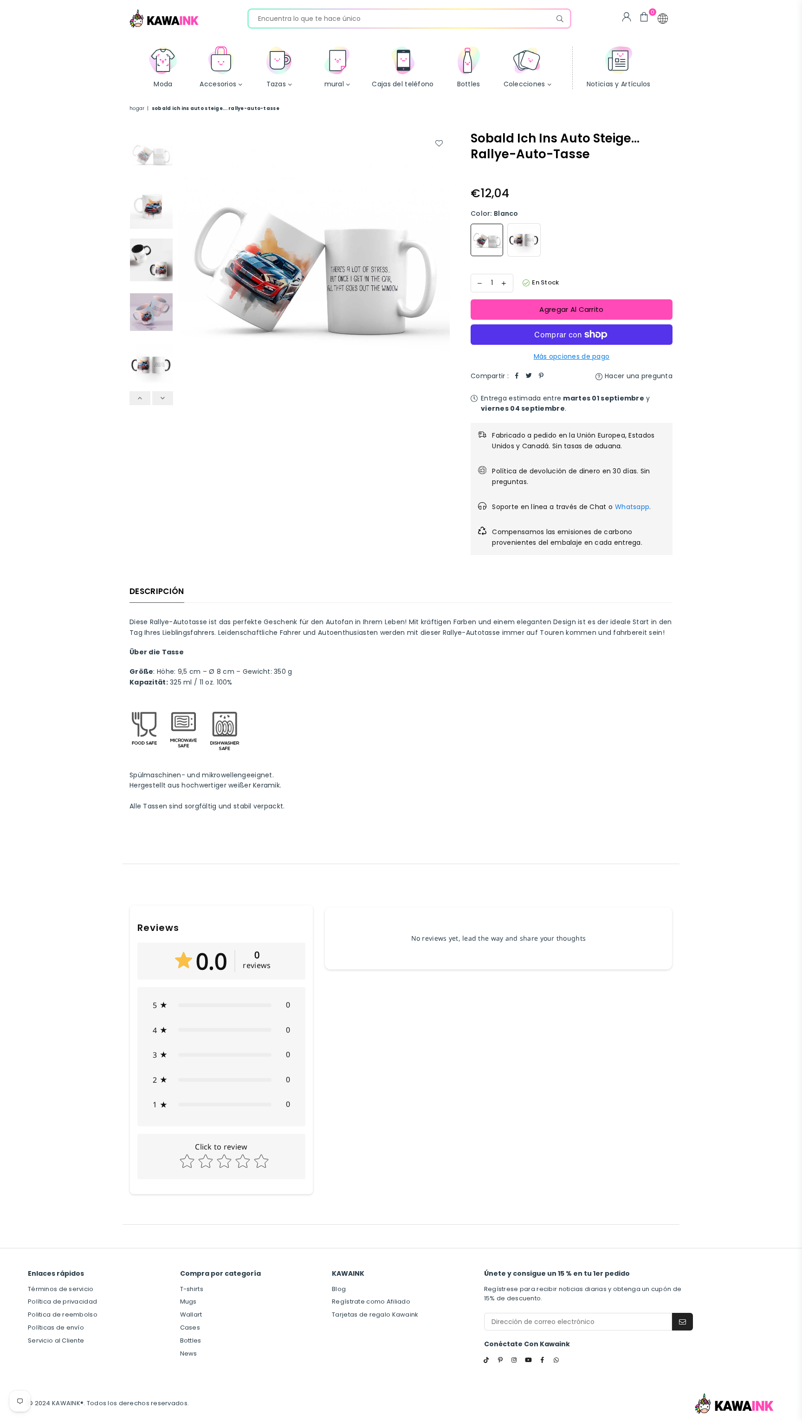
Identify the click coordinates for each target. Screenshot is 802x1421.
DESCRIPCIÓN (156, 591)
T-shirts (191, 1289)
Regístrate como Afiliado (371, 1301)
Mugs (188, 1301)
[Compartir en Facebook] (517, 376)
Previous (186, 267)
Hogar (136, 108)
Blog (339, 1289)
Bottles (190, 1340)
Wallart (191, 1314)
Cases (190, 1327)
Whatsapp (632, 506)
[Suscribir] (682, 1322)
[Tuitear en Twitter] (529, 376)
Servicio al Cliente (56, 1340)
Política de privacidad (62, 1301)
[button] (663, 18)
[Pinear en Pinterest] (541, 376)
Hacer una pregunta (638, 376)
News (188, 1353)
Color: (494, 213)
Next (441, 267)
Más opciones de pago (572, 356)
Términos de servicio (61, 1289)
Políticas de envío (56, 1327)
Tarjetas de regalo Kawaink (375, 1314)
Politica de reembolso (62, 1314)
